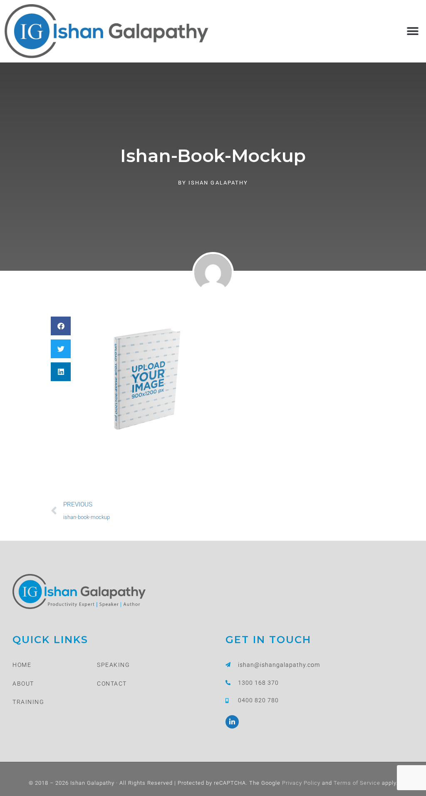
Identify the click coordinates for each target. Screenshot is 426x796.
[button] (412, 31)
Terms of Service (356, 783)
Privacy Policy (300, 783)
